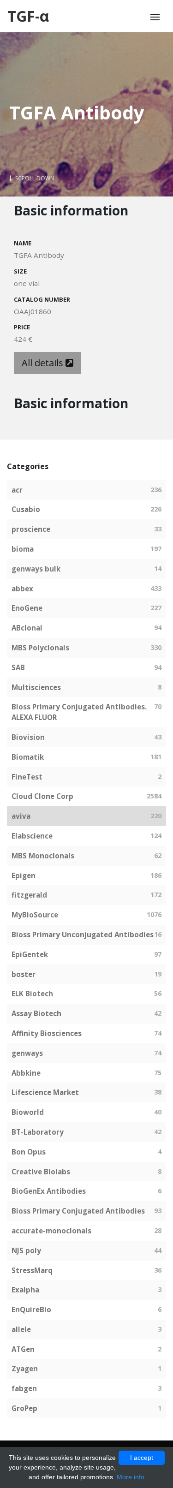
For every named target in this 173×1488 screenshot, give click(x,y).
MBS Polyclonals (40, 647)
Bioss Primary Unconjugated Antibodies (83, 934)
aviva (21, 816)
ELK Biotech (32, 993)
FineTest (27, 776)
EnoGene (27, 608)
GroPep (24, 1408)
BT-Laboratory (38, 1132)
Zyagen (25, 1368)
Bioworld (28, 1112)
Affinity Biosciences (47, 1033)
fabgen (24, 1388)
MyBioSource (35, 914)
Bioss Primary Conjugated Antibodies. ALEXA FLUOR (79, 712)
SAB (18, 667)
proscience (31, 529)
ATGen (23, 1349)
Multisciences (36, 687)
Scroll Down (34, 178)
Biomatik (28, 757)
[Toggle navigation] (155, 17)
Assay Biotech (36, 1013)
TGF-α (28, 16)
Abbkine (26, 1072)
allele (21, 1329)
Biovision (28, 737)
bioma (23, 549)
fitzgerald (29, 894)
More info (130, 1477)
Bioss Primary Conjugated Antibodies (78, 1210)
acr (17, 489)
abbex (22, 588)
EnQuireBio (31, 1309)
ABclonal (27, 627)
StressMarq (32, 1270)
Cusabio (26, 509)
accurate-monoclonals (51, 1230)
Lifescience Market (45, 1092)
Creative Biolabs (41, 1171)
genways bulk (36, 568)
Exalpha (25, 1289)
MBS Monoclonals (43, 855)
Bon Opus (29, 1151)
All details (44, 363)
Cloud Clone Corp (42, 796)
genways (27, 1053)
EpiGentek (30, 954)
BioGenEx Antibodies (49, 1191)
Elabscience (32, 835)
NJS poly (26, 1250)
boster (24, 974)
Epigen (24, 875)
